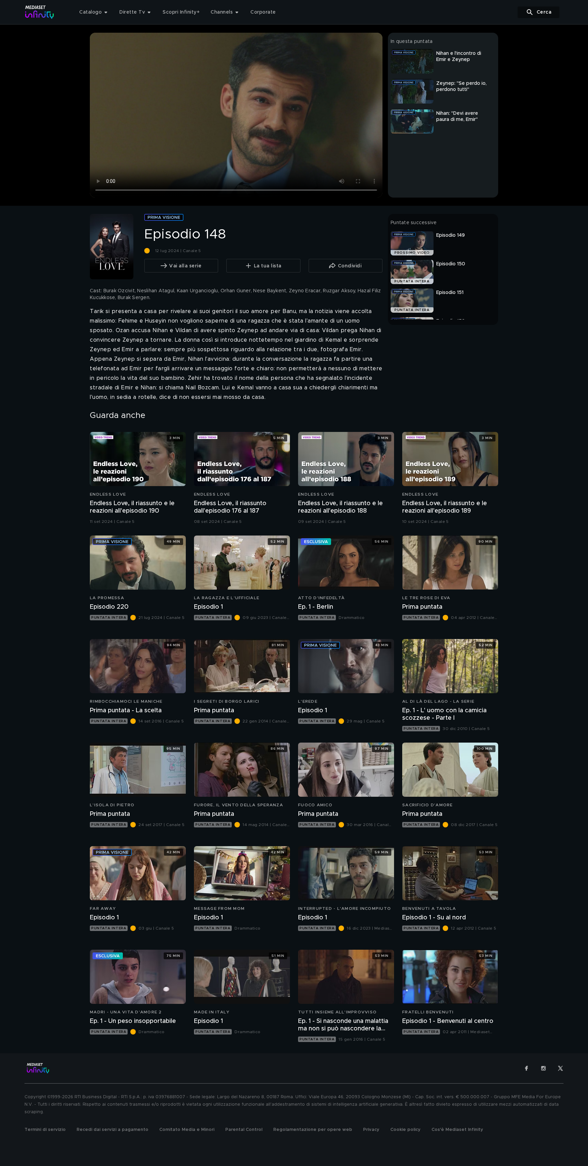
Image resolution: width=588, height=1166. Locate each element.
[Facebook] (526, 1068)
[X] (560, 1068)
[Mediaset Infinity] (39, 12)
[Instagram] (543, 1068)
